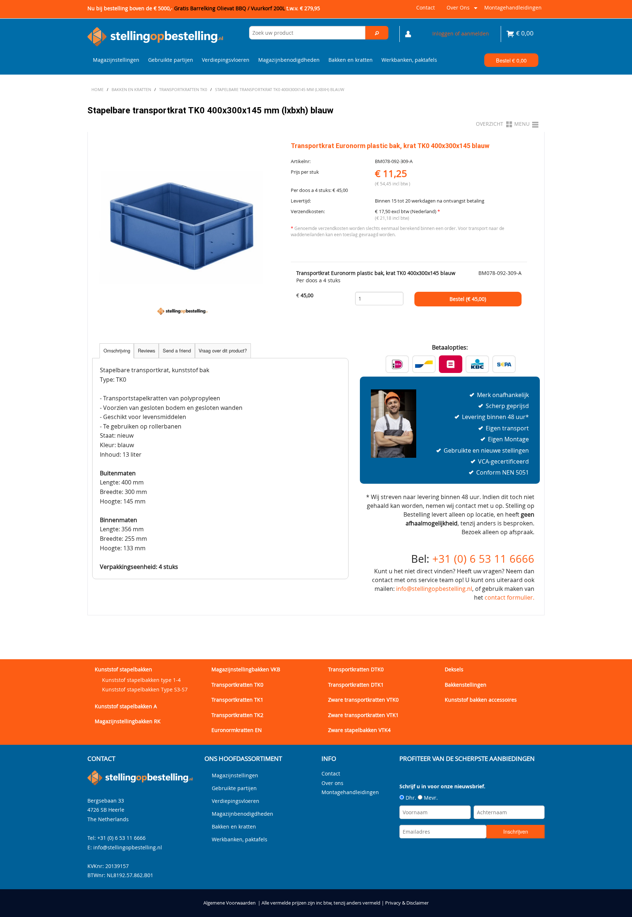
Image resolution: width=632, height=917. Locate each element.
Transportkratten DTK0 (356, 669)
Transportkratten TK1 (237, 699)
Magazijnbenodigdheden (289, 59)
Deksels (454, 669)
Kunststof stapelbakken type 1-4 (141, 679)
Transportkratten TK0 (237, 684)
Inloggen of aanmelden (460, 33)
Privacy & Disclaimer (407, 903)
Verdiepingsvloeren (225, 59)
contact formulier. (509, 597)
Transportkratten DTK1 (356, 684)
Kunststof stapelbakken (123, 669)
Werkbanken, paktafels (409, 59)
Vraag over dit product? (223, 350)
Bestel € (511, 60)
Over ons (457, 10)
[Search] (377, 32)
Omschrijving (117, 350)
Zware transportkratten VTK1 (363, 715)
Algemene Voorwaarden (229, 903)
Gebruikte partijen (170, 59)
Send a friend (177, 350)
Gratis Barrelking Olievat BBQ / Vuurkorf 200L (247, 8)
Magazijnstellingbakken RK (128, 721)
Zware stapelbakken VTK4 (359, 730)
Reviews (146, 350)
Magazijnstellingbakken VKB (245, 669)
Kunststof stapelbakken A (126, 706)
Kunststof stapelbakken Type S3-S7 (145, 689)
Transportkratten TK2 (237, 715)
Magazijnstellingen (116, 59)
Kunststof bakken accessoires (481, 699)
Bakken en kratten (350, 59)
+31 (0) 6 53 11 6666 (483, 559)
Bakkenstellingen (465, 684)
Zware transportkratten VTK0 (363, 699)
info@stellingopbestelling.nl (434, 589)
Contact (425, 7)
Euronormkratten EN (236, 730)
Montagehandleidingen (513, 7)
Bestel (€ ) (467, 299)
